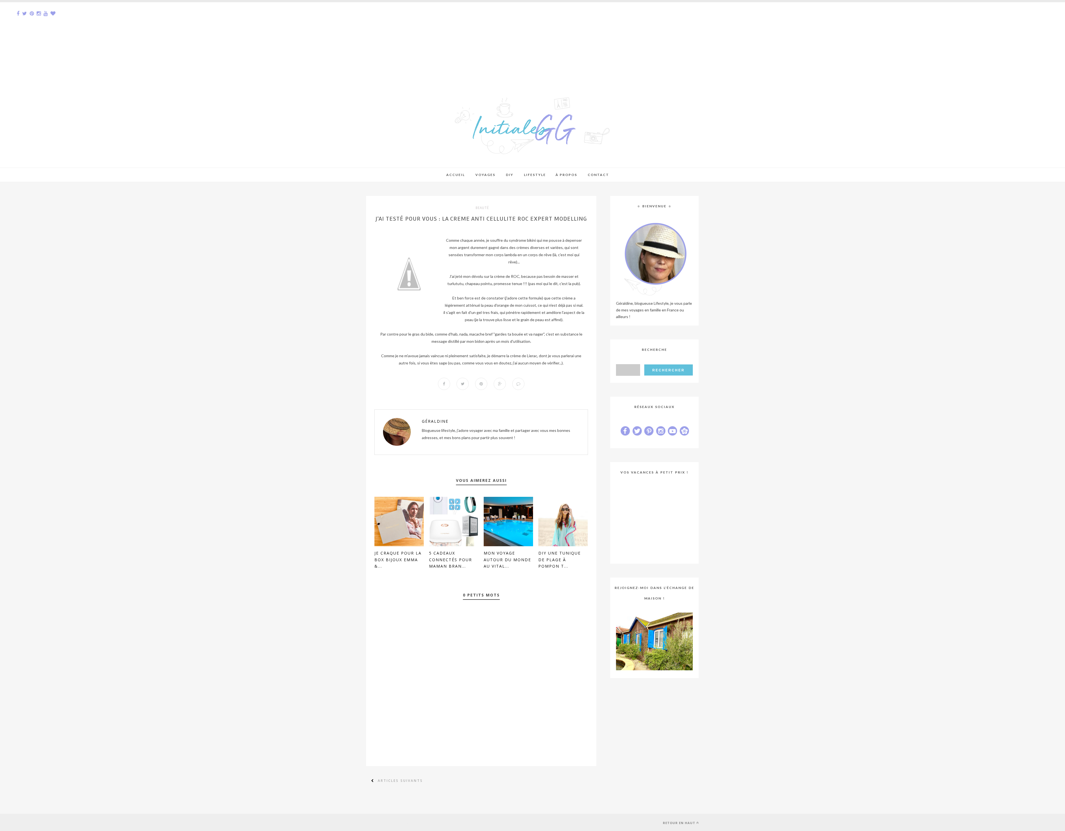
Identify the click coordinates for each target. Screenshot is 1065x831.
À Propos (566, 175)
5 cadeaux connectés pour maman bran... (450, 559)
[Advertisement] (166, 41)
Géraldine (435, 421)
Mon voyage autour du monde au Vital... (507, 559)
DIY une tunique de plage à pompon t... (559, 559)
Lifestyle (535, 175)
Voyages (485, 175)
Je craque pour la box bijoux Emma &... (398, 559)
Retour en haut (679, 823)
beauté (482, 208)
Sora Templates (404, 822)
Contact (598, 175)
